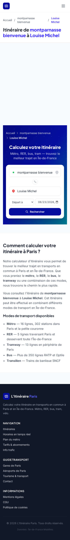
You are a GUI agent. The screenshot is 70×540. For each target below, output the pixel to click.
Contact (8, 481)
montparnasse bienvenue (35, 133)
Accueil (7, 20)
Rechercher (37, 211)
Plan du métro (11, 439)
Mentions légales (13, 496)
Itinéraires (9, 429)
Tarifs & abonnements (16, 444)
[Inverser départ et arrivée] (35, 182)
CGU (6, 502)
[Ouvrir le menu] (63, 6)
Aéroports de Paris (14, 470)
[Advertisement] (35, 79)
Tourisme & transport (15, 476)
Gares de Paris (12, 465)
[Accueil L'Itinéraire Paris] (6, 6)
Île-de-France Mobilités (40, 529)
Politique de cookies (15, 507)
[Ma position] (58, 172)
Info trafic (9, 449)
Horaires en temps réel (16, 434)
